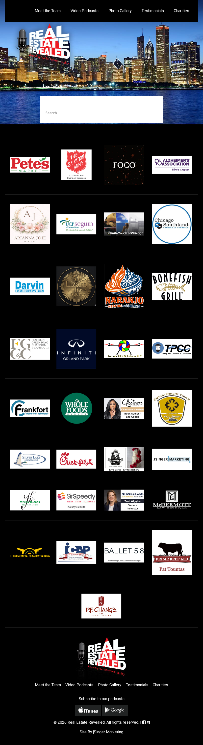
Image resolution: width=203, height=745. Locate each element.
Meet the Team (48, 10)
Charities (181, 10)
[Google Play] (115, 710)
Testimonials (153, 10)
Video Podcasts (85, 10)
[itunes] (88, 710)
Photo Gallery (120, 10)
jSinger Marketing (108, 732)
